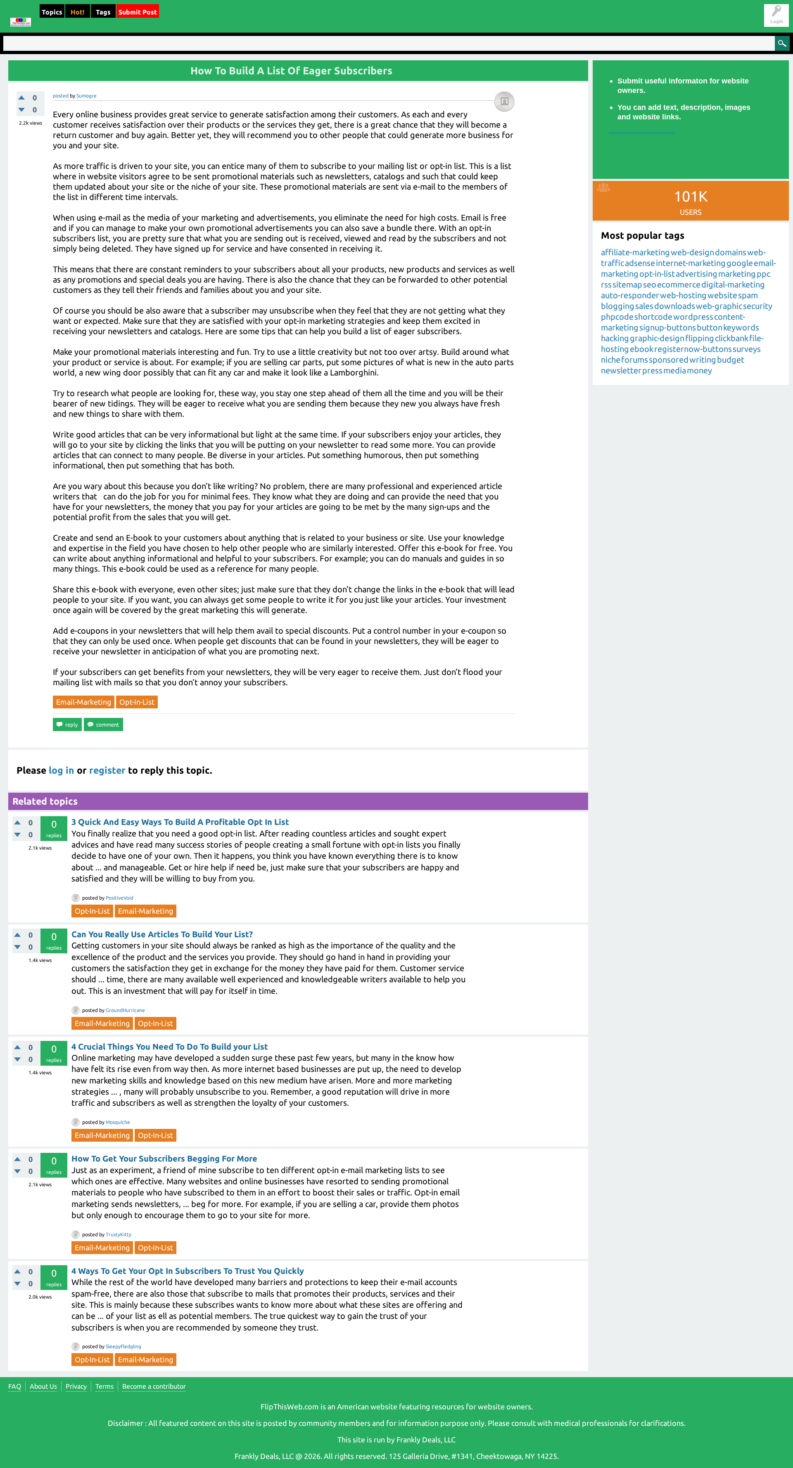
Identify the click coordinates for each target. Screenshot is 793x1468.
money (699, 370)
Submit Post (138, 12)
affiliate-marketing (635, 252)
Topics (52, 12)
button (709, 327)
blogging (617, 306)
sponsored (669, 359)
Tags (103, 12)
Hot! (78, 12)
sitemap (627, 284)
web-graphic (719, 306)
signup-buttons (667, 327)
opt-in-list (136, 702)
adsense (640, 263)
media (674, 370)
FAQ (14, 1386)
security (757, 306)
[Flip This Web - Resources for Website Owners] (20, 16)
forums (634, 359)
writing (702, 359)
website (722, 295)
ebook (641, 349)
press (652, 370)
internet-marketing (691, 263)
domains (730, 252)
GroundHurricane (125, 1010)
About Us (43, 1386)
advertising (696, 273)
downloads (674, 306)
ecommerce (678, 284)
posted (61, 95)
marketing (737, 273)
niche (610, 359)
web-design (692, 252)
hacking (615, 338)
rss (606, 284)
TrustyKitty (118, 1234)
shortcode (653, 316)
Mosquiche (118, 1122)
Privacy (76, 1386)
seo (649, 284)
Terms (104, 1386)
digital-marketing (733, 284)
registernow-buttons (693, 349)
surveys (747, 349)
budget (730, 359)
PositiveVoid (119, 897)
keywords (741, 327)
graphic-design (657, 338)
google (740, 263)
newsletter (621, 370)
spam (748, 295)
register (107, 770)
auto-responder (630, 295)
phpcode (617, 316)
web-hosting (683, 295)
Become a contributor (154, 1386)
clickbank (731, 338)
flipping (699, 338)
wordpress (693, 316)
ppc (763, 273)
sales (644, 306)
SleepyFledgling (123, 1346)
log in (61, 770)
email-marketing (83, 702)
